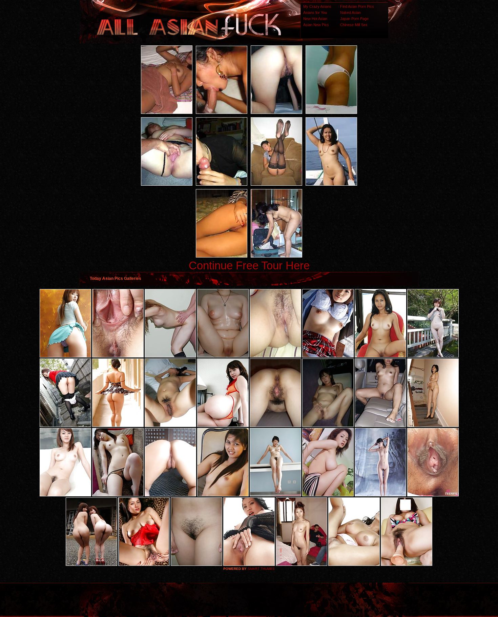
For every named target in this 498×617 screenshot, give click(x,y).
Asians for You (315, 13)
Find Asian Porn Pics (357, 6)
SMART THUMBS (261, 569)
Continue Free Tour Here (249, 265)
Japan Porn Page (354, 19)
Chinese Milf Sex (354, 25)
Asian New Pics (316, 25)
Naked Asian (350, 13)
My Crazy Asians (317, 6)
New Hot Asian (315, 19)
